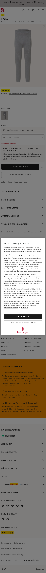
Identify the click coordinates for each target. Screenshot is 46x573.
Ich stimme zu (23, 317)
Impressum (24, 307)
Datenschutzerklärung (11, 307)
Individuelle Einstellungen (23, 323)
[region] (23, 286)
